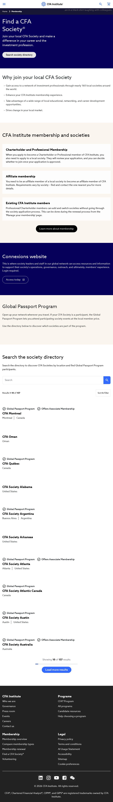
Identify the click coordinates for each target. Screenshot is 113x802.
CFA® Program (66, 701)
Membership (16, 11)
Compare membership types (18, 744)
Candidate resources (69, 711)
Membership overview (14, 739)
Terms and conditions (70, 744)
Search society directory (19, 54)
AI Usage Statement (69, 749)
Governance (9, 706)
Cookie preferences (68, 764)
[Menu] (4, 4)
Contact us (8, 726)
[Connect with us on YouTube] (56, 778)
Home (4, 11)
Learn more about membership (56, 228)
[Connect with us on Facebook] (64, 778)
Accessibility (65, 754)
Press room (8, 711)
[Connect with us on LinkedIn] (41, 778)
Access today (13, 279)
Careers (6, 721)
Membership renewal (13, 749)
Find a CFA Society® (13, 754)
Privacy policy (65, 739)
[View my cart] (109, 4)
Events (6, 716)
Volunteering (9, 759)
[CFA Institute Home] (52, 4)
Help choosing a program (72, 716)
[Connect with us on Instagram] (48, 778)
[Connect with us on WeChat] (72, 778)
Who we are (8, 701)
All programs (65, 706)
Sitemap (62, 759)
